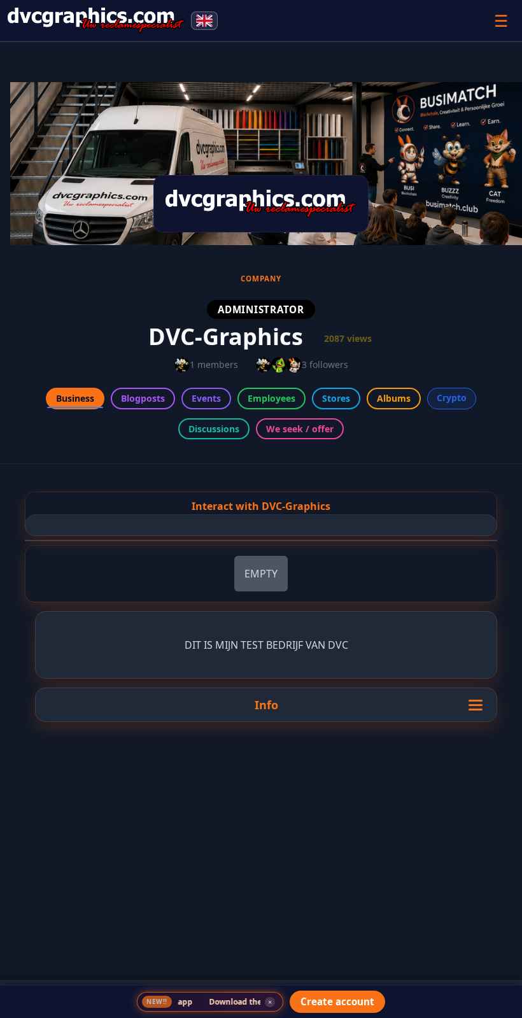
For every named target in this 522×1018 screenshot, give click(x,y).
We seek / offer (300, 429)
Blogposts (143, 398)
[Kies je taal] (204, 20)
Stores (336, 398)
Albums (394, 398)
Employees (271, 398)
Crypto (452, 398)
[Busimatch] (96, 20)
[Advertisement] (261, 917)
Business (75, 398)
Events (206, 398)
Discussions (213, 429)
